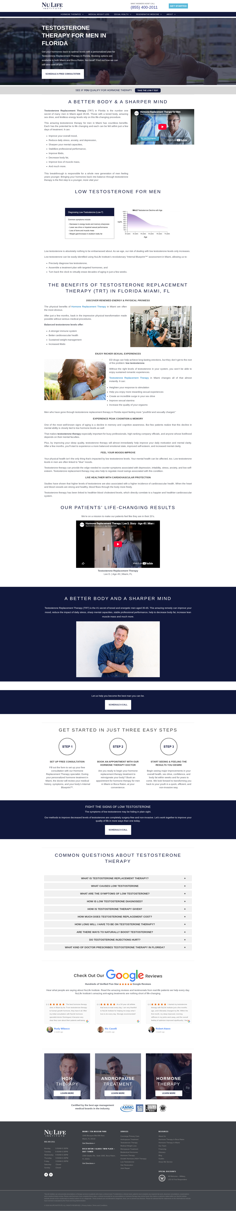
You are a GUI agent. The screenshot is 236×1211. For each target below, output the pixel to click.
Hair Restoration (126, 1165)
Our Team (162, 1146)
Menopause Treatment (129, 1149)
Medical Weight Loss (128, 1146)
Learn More (67, 1093)
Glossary (162, 1152)
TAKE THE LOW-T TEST (147, 90)
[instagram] (51, 1174)
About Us (162, 1136)
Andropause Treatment (129, 1139)
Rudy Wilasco (62, 1028)
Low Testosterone (127, 1162)
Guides (161, 1159)
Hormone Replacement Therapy (88, 306)
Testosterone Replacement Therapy (129, 378)
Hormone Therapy (127, 1155)
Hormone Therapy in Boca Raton (171, 1139)
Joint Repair (125, 1168)
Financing (162, 1149)
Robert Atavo (163, 1028)
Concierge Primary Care (129, 1136)
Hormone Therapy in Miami (169, 1143)
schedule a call (118, 705)
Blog (160, 1155)
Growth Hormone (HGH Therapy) (133, 1159)
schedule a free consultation (62, 74)
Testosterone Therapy (129, 1143)
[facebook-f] (46, 1174)
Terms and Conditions (100, 1205)
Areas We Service (165, 1162)
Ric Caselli (111, 1028)
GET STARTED (178, 6)
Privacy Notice (87, 1205)
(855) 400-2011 (144, 7)
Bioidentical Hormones (129, 1152)
